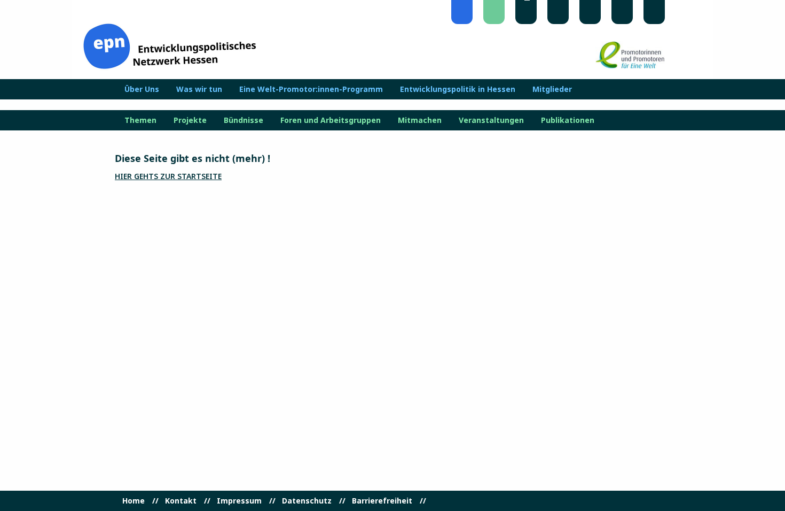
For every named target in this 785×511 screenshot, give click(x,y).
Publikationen (567, 120)
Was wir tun (199, 89)
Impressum (239, 501)
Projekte (190, 120)
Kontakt (181, 501)
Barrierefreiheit (382, 501)
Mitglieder (552, 89)
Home (133, 501)
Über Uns (141, 89)
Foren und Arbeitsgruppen (330, 120)
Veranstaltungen (491, 120)
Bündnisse (243, 120)
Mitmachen (420, 120)
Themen (140, 120)
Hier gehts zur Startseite (168, 176)
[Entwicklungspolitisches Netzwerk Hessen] (169, 45)
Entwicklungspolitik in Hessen (457, 89)
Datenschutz (307, 501)
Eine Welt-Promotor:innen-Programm (311, 89)
